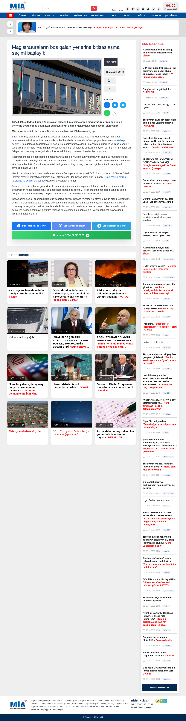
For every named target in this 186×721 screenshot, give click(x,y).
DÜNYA (141, 15)
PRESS (127, 15)
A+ (109, 81)
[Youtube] (143, 9)
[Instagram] (138, 9)
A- (110, 89)
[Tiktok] (148, 9)
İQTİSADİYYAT (80, 15)
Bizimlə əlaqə (117, 10)
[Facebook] (128, 9)
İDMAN (112, 15)
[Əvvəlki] (10, 24)
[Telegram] (153, 9)
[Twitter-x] (133, 9)
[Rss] (159, 9)
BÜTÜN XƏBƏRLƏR (160, 687)
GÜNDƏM (21, 15)
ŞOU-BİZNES (171, 15)
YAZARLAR (156, 15)
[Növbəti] (10, 31)
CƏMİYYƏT (50, 15)
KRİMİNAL (65, 15)
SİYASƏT (36, 15)
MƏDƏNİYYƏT (97, 15)
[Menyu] (10, 15)
